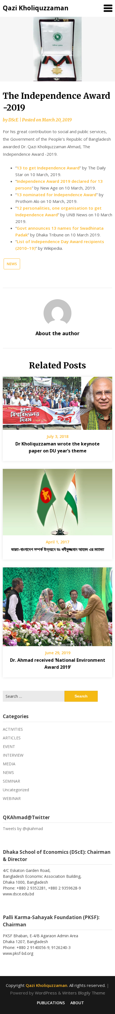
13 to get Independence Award (48, 168)
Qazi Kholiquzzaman (35, 7)
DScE (13, 120)
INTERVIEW (13, 755)
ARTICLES (12, 737)
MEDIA (9, 763)
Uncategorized (16, 789)
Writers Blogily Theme (83, 993)
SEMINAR (11, 781)
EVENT (9, 746)
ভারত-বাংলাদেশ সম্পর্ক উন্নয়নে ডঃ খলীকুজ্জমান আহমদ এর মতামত (57, 549)
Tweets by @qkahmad (23, 828)
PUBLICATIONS (51, 1003)
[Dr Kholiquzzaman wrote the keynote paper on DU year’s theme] (57, 401)
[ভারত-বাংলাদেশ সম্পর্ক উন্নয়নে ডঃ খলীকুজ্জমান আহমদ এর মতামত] (57, 500)
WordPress (46, 993)
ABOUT (77, 1003)
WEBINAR (12, 798)
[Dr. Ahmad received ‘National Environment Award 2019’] (57, 605)
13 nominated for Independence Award (56, 194)
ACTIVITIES (13, 729)
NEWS (12, 263)
